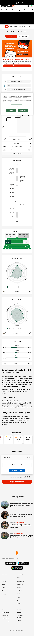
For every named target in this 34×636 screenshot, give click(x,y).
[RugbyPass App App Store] (11, 563)
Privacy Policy (5, 612)
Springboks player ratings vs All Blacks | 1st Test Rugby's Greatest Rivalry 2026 (21, 535)
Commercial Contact (20, 616)
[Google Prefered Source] (17, 568)
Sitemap (4, 594)
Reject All (11, 110)
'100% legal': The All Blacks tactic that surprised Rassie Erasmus (21, 514)
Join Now (19, 578)
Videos (3, 591)
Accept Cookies (22, 110)
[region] (17, 104)
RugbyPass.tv (20, 581)
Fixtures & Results (11, 10)
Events (11, 36)
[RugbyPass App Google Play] (23, 563)
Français (19, 603)
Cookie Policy (5, 619)
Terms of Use (5, 615)
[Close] (31, 94)
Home (3, 578)
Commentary (23, 36)
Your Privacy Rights (16, 106)
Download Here (17, 66)
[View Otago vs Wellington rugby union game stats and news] (8, 439)
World (18, 597)
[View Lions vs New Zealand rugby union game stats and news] (27, 439)
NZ (18, 600)
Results (3, 584)
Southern (19, 594)
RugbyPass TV (22, 10)
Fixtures (4, 581)
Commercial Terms (6, 622)
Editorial (19, 620)
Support (19, 612)
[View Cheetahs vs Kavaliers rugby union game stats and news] (18, 439)
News (2, 10)
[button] (32, 10)
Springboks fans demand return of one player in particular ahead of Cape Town (21, 504)
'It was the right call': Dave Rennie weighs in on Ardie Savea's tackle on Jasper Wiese (20, 525)
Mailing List (20, 584)
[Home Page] (8, 6)
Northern (19, 590)
